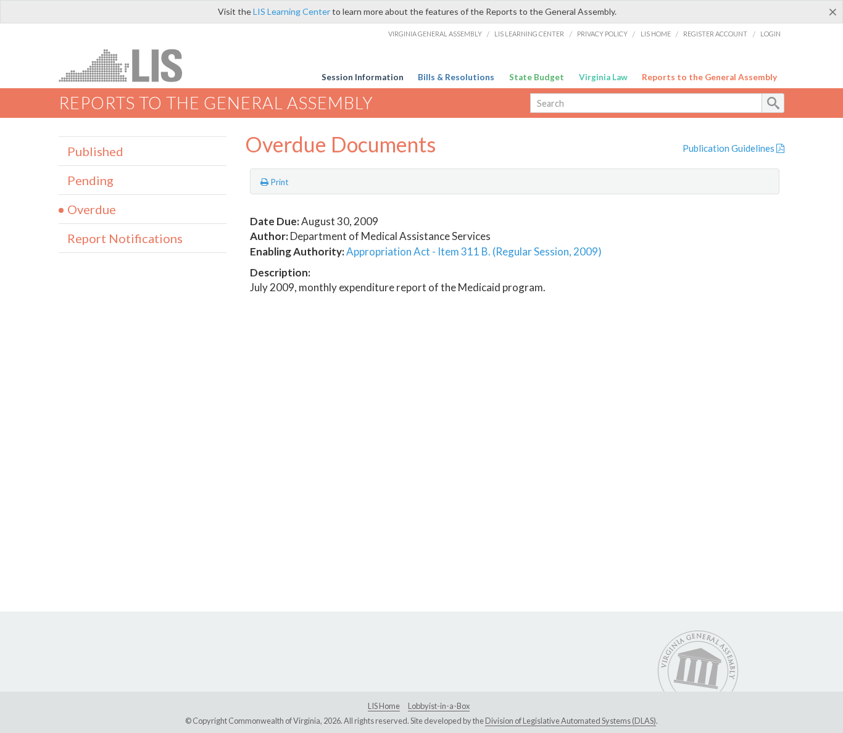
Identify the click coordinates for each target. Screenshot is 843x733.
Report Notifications (125, 238)
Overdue (91, 209)
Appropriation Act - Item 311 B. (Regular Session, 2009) (474, 251)
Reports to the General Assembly (709, 77)
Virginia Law (603, 77)
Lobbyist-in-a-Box (439, 706)
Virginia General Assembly (435, 34)
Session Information (363, 77)
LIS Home (656, 34)
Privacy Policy (602, 34)
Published (95, 151)
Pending (90, 180)
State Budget (536, 77)
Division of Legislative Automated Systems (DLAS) (570, 721)
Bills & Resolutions (456, 77)
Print (278, 182)
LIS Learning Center (291, 11)
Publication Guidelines (729, 148)
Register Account (715, 34)
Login (770, 34)
